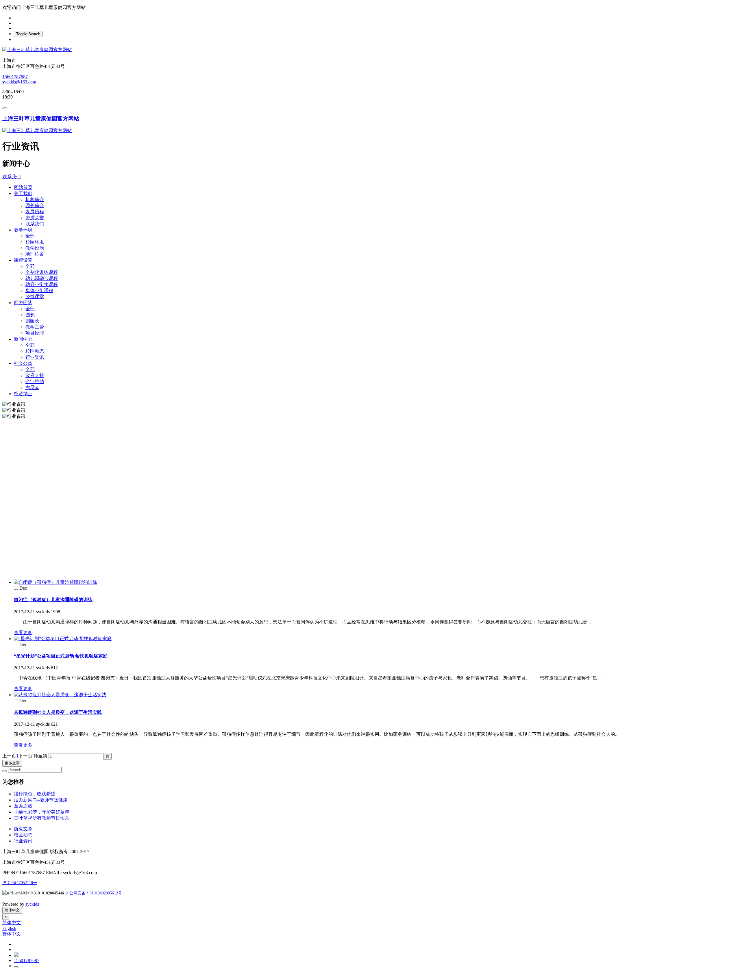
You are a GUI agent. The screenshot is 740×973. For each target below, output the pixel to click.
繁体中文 (11, 933)
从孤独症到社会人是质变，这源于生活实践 (58, 712)
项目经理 (34, 332)
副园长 (32, 320)
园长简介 (34, 205)
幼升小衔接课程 (41, 284)
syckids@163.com (19, 81)
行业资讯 (34, 357)
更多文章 (12, 763)
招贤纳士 (23, 393)
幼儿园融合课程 (41, 278)
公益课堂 (34, 296)
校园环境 (34, 241)
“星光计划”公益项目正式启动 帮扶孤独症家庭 (61, 655)
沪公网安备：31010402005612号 (93, 893)
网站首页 (23, 187)
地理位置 (34, 254)
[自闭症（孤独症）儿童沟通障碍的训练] (55, 582)
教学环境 (23, 229)
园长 (30, 314)
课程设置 (23, 260)
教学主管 (34, 326)
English (9, 928)
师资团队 (23, 302)
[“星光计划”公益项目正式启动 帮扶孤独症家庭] (63, 638)
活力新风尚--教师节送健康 (41, 799)
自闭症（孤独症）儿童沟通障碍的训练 (53, 599)
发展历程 (34, 211)
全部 (30, 235)
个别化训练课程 (41, 272)
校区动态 (34, 351)
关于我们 (23, 193)
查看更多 (23, 632)
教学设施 (34, 248)
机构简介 (34, 199)
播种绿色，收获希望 (35, 793)
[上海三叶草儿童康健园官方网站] (370, 50)
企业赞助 (34, 381)
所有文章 (23, 828)
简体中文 (12, 910)
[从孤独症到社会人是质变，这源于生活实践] (60, 694)
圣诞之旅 (23, 805)
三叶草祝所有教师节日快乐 (41, 818)
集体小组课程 (39, 290)
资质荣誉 (34, 217)
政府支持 (34, 375)
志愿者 (32, 387)
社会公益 (23, 363)
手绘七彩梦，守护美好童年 (41, 811)
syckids (32, 904)
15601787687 (15, 76)
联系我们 (11, 176)
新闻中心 (23, 339)
